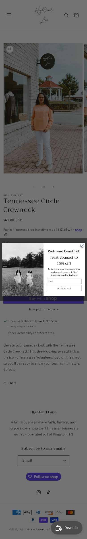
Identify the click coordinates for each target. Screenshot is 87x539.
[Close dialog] (82, 245)
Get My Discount (64, 288)
